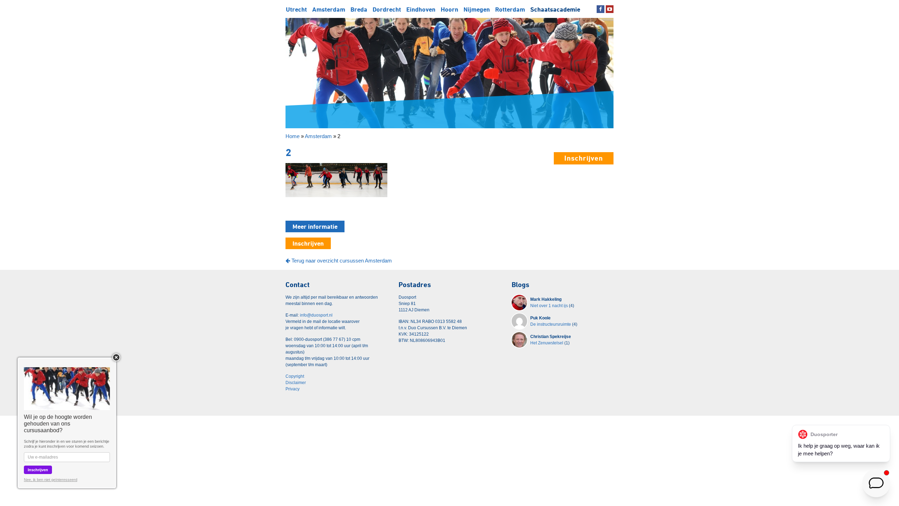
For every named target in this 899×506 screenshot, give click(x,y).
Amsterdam (328, 9)
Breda (358, 9)
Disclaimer (296, 382)
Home (293, 136)
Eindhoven (420, 9)
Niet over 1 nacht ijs (549, 305)
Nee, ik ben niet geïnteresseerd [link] (50, 480)
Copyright (295, 376)
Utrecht (296, 9)
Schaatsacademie (555, 9)
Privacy (293, 389)
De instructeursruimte (550, 324)
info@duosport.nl (316, 315)
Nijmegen (477, 9)
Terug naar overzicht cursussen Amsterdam (341, 261)
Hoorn (449, 9)
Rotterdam (510, 9)
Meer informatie (315, 226)
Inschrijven (583, 158)
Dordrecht (387, 9)
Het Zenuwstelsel (546, 342)
